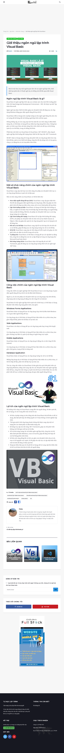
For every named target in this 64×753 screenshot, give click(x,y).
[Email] (5, 737)
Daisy (10, 51)
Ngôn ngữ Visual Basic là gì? (32, 558)
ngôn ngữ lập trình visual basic (15, 495)
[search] (60, 2)
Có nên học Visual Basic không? (49, 558)
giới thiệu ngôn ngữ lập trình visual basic (26, 492)
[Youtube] (14, 737)
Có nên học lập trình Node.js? (15, 529)
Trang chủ (5, 31)
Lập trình (12, 31)
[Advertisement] (32, 16)
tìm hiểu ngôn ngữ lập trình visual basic (36, 495)
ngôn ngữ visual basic (13, 498)
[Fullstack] (32, 641)
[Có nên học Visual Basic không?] (49, 553)
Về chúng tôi (36, 705)
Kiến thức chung (20, 31)
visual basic (25, 498)
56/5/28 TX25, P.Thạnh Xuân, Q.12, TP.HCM (47, 730)
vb (31, 498)
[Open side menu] (4, 2)
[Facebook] (10, 737)
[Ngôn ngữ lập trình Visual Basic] (14, 553)
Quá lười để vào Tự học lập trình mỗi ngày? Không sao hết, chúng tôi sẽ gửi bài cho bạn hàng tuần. (31, 584)
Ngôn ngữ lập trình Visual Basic (14, 558)
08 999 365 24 (9, 728)
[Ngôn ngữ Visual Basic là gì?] (32, 553)
